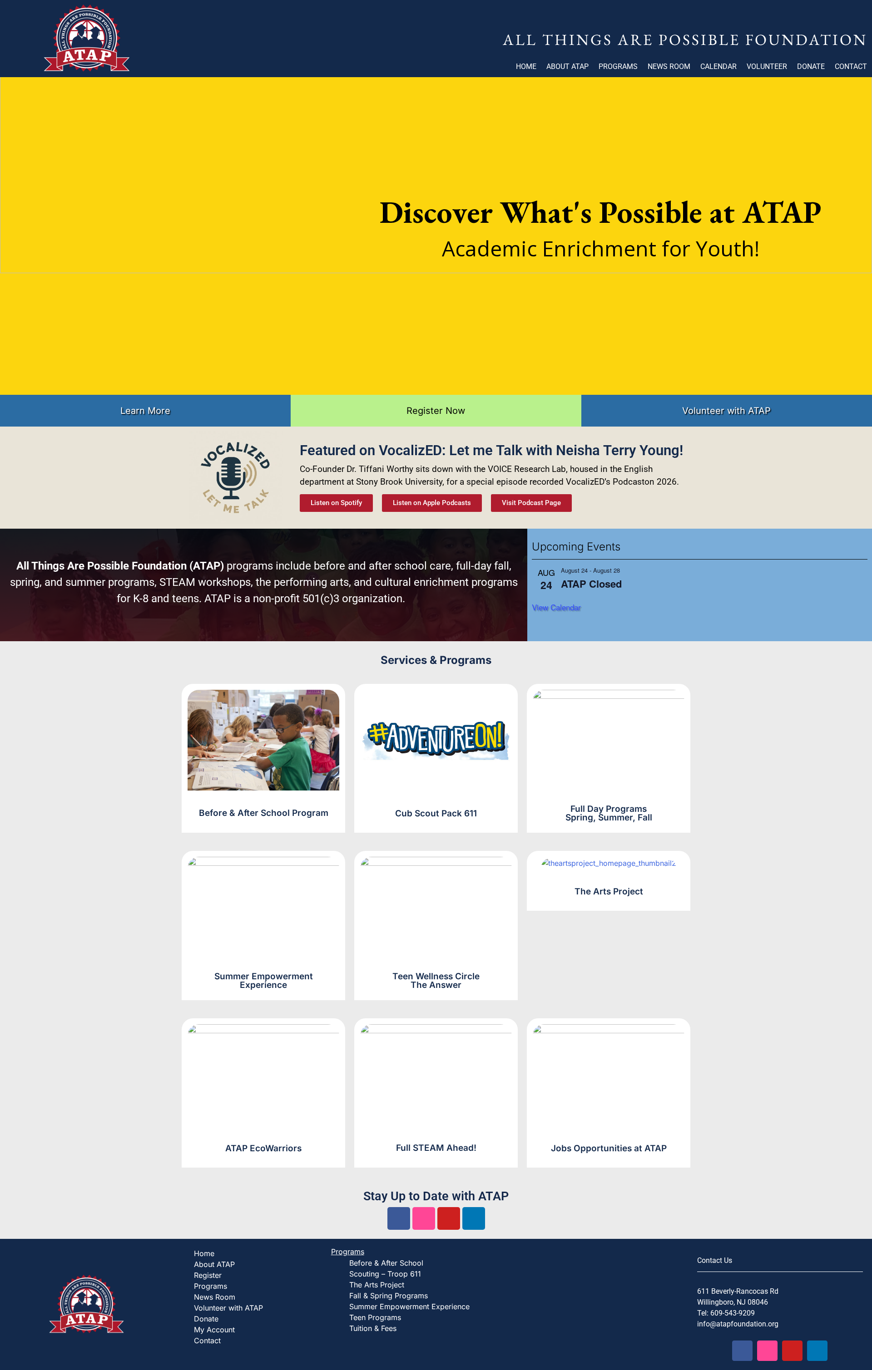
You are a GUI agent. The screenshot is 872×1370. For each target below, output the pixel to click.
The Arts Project (376, 1284)
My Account (214, 1329)
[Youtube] (448, 1218)
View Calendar (556, 607)
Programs (618, 66)
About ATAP (567, 66)
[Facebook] (398, 1218)
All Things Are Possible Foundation (685, 39)
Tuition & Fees (372, 1328)
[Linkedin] (473, 1218)
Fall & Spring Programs (388, 1295)
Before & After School (386, 1262)
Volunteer (767, 66)
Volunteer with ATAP (228, 1307)
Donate (811, 66)
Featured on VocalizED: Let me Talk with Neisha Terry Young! (491, 450)
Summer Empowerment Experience (409, 1306)
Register (208, 1275)
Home (526, 66)
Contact (851, 66)
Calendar (718, 66)
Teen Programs (375, 1317)
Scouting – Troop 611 (385, 1273)
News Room (669, 66)
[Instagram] (423, 1218)
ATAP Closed (591, 583)
